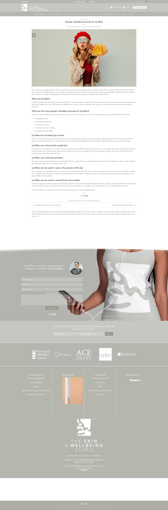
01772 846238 (117, 7)
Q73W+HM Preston (39, 394)
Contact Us (130, 14)
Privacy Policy (100, 507)
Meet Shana (102, 14)
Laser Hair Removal (97, 214)
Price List (50, 14)
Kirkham (117, 212)
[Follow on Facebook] (21, 1)
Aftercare (93, 14)
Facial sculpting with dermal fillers (123, 205)
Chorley (112, 212)
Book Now (43, 14)
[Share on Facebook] (80, 196)
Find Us (128, 7)
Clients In (117, 14)
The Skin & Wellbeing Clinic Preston (92, 26)
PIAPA (100, 386)
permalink (97, 200)
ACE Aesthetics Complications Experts (100, 390)
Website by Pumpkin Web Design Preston (77, 466)
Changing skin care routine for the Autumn (48, 205)
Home (36, 14)
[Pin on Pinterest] (85, 196)
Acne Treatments (109, 214)
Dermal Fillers (84, 19)
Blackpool (100, 212)
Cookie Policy (93, 507)
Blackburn (124, 212)
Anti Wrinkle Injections (74, 214)
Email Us (35, 386)
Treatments (58, 14)
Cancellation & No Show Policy (81, 507)
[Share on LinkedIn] (87, 196)
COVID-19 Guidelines (66, 507)
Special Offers (77, 14)
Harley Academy (100, 394)
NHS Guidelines (100, 382)
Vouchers (86, 14)
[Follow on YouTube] (26, 1)
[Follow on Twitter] (25, 1)
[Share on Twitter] (83, 196)
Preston (94, 212)
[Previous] (65, 408)
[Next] (69, 408)
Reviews (110, 14)
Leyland (106, 212)
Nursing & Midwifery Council (100, 378)
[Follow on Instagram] (23, 1)
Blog (124, 14)
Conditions (67, 14)
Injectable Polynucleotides (123, 214)
